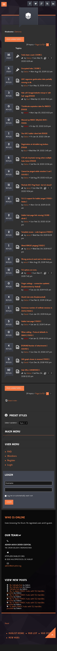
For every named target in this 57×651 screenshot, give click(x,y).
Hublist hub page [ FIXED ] (31, 321)
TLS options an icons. (29, 270)
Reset (7, 623)
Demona (18, 32)
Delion (29, 58)
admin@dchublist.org (13, 566)
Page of (39, 44)
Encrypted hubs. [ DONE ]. (31, 68)
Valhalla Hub (14, 589)
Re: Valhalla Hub (16, 585)
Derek (26, 314)
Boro (25, 151)
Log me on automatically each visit (20, 496)
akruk (26, 86)
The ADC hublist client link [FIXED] (34, 133)
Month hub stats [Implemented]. (33, 297)
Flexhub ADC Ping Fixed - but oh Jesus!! (36, 185)
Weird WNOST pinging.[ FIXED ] (33, 246)
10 (8, 370)
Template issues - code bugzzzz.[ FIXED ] (37, 232)
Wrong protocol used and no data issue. (36, 259)
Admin (26, 113)
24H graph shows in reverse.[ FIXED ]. (35, 359)
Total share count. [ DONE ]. (31, 55)
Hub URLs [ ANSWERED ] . (30, 370)
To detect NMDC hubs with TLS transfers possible (24, 607)
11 (9, 185)
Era (28, 99)
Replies (9, 83)
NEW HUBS (14, 637)
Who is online (15, 517)
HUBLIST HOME (16, 633)
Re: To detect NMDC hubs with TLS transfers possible (25, 592)
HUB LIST (32, 633)
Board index (12, 401)
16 (8, 55)
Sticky (8, 58)
